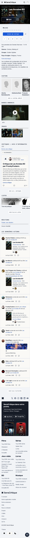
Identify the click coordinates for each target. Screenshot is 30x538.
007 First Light (6, 462)
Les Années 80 (20, 7)
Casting (4, 76)
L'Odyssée (4, 450)
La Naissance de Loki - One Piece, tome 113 (8, 484)
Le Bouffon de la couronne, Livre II (21, 466)
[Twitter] (12, 398)
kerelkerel (9, 260)
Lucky (17, 448)
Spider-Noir (19, 446)
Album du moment (21, 487)
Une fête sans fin (7, 481)
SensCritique (4, 7)
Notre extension (6, 502)
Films (10, 7)
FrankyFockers (16, 158)
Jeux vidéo (6, 456)
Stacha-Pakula (10, 238)
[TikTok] (21, 398)
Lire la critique (7, 182)
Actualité (4, 452)
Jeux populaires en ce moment (7, 471)
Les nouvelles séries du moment (21, 452)
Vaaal (7, 330)
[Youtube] (27, 398)
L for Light (9, 380)
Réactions (5, 220)
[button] (27, 2)
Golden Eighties (11, 52)
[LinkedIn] (24, 398)
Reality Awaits (20, 484)
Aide (3, 505)
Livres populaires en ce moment (21, 471)
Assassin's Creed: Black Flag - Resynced (7, 466)
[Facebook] (15, 398)
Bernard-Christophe (12, 371)
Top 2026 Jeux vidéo (8, 459)
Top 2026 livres (20, 459)
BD (3, 475)
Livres (18, 456)
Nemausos (9, 297)
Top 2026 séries (20, 444)
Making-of (15, 49)
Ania (7, 361)
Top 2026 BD (5, 478)
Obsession (5, 447)
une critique (22, 306)
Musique (19, 475)
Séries (18, 441)
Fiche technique (6, 58)
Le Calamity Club (20, 462)
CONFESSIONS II (21, 481)
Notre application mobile (9, 499)
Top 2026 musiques (21, 479)
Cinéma (14, 7)
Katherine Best (16, 93)
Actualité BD (5, 488)
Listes (4, 195)
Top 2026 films (6, 444)
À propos (4, 496)
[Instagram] (18, 398)
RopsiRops (9, 340)
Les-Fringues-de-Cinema (13, 270)
